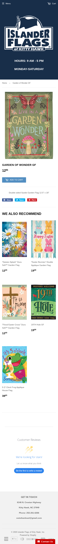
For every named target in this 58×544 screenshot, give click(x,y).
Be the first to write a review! (29, 470)
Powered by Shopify (28, 535)
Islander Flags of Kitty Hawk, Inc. (31, 532)
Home (4, 83)
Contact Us (46, 541)
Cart (54, 3)
